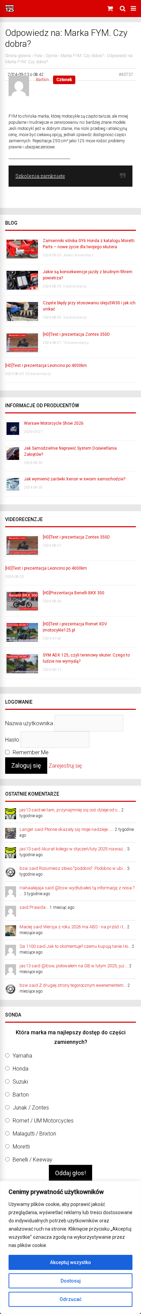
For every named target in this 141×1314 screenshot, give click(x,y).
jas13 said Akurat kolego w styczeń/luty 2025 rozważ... (73, 848)
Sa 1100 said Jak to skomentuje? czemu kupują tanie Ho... (75, 946)
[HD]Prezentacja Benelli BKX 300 (73, 592)
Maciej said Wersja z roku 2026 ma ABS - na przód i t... (73, 926)
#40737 (126, 74)
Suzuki (20, 1081)
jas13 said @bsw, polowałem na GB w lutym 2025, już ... (74, 965)
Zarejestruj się (65, 765)
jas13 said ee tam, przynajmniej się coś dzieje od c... (70, 809)
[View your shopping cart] (111, 8)
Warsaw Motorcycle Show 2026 (54, 423)
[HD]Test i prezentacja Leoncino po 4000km (46, 365)
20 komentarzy (38, 374)
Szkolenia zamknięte (40, 176)
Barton (21, 1094)
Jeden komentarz (78, 255)
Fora (38, 55)
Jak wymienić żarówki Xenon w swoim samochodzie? (74, 479)
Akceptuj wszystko (70, 1262)
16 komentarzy (76, 343)
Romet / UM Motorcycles (43, 1120)
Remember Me (30, 752)
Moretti (21, 1146)
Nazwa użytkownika (29, 723)
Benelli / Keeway (32, 1159)
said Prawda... (34, 907)
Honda (20, 1068)
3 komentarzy (75, 317)
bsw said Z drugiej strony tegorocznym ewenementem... (73, 985)
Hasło (12, 739)
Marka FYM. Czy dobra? (82, 55)
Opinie (51, 55)
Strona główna (18, 55)
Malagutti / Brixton (34, 1133)
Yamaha (22, 1055)
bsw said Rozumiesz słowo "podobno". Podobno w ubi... (73, 868)
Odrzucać (70, 1299)
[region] (70, 1247)
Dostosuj (71, 1281)
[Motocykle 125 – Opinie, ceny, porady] (9, 10)
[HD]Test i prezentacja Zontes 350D (76, 334)
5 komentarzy (75, 286)
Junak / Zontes (31, 1107)
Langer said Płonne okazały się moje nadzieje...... (67, 829)
